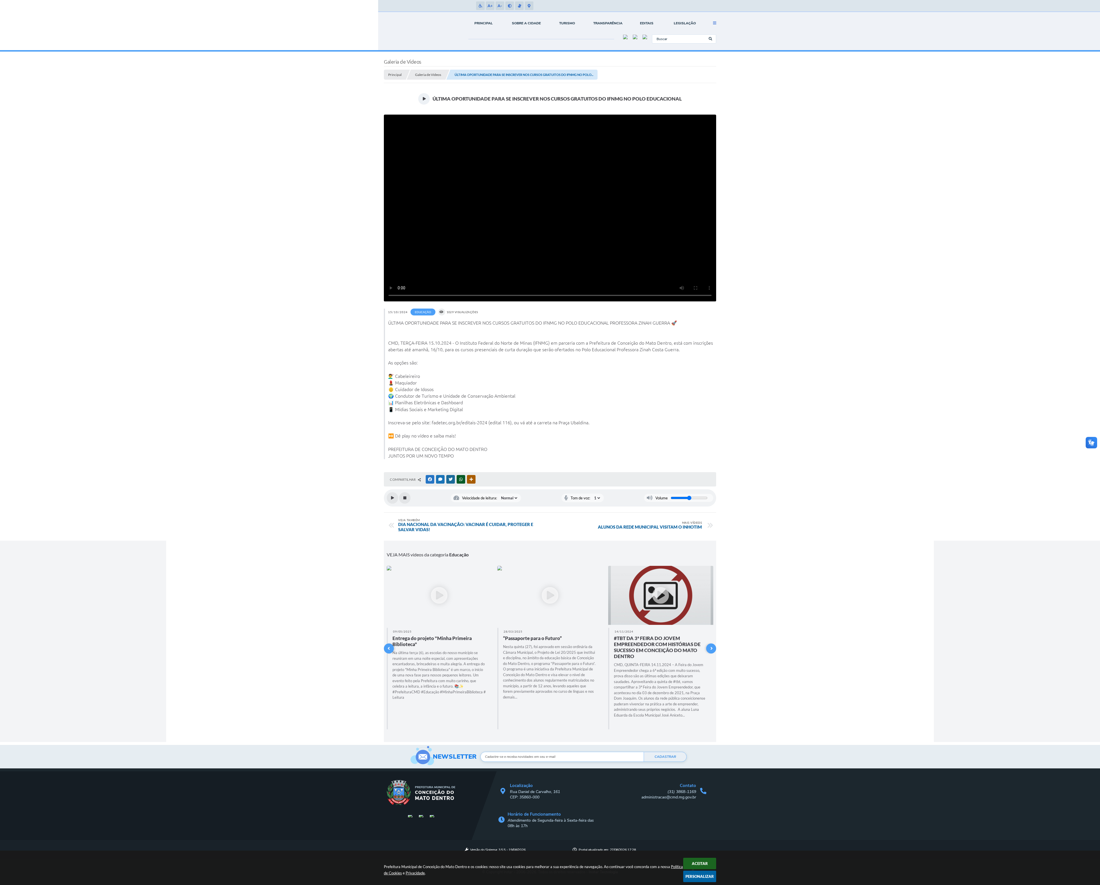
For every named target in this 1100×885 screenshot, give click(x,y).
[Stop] (404, 498)
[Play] (392, 498)
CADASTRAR (665, 756)
